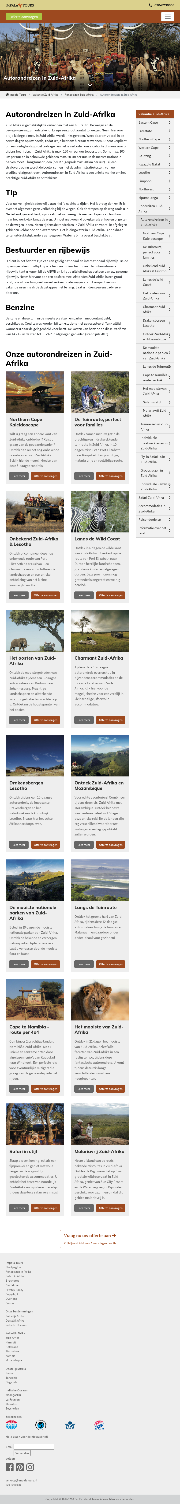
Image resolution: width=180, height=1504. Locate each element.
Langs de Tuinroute (157, 366)
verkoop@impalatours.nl (21, 1480)
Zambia (10, 1356)
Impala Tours (18, 94)
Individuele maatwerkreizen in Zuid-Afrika (154, 442)
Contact (10, 1303)
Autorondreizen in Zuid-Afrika (154, 222)
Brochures (12, 1280)
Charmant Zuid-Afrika (154, 309)
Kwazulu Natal (149, 164)
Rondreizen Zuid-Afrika (79, 94)
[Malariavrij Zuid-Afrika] (100, 1124)
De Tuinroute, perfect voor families (152, 252)
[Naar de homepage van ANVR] (11, 1424)
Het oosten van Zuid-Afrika (154, 296)
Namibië (11, 1342)
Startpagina (13, 1267)
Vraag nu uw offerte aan (90, 1238)
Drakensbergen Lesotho (154, 323)
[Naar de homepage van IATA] (70, 1424)
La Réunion (13, 1399)
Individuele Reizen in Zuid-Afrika (156, 487)
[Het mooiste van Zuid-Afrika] (100, 999)
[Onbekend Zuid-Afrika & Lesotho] (35, 511)
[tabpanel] (90, 57)
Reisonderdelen (150, 519)
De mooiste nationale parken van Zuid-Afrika (155, 352)
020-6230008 (13, 1485)
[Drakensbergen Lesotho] (35, 755)
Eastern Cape (148, 122)
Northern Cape (149, 139)
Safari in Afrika (15, 1276)
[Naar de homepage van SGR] (99, 1424)
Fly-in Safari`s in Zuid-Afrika (153, 459)
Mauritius (11, 1404)
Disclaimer (12, 1285)
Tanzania (11, 1377)
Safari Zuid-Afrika (151, 497)
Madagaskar (13, 1395)
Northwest (146, 189)
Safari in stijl (152, 402)
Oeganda (11, 1382)
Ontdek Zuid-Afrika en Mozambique (156, 337)
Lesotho (144, 172)
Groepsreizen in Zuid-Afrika (152, 473)
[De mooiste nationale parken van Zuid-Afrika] (35, 880)
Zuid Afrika (12, 1337)
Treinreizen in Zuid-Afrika (155, 427)
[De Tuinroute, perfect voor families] (100, 392)
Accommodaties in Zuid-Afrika (152, 508)
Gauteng (145, 156)
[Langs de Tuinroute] (100, 880)
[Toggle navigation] (167, 16)
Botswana (12, 1347)
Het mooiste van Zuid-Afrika (155, 391)
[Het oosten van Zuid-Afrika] (35, 631)
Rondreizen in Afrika (18, 1271)
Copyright (12, 1294)
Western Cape (148, 147)
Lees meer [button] (19, 476)
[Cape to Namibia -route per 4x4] (35, 999)
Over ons (11, 1298)
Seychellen (12, 1408)
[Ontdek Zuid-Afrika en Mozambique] (100, 755)
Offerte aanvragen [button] (45, 476)
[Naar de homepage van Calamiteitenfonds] (41, 1424)
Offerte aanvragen (24, 16)
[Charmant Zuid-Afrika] (100, 631)
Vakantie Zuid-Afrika (45, 94)
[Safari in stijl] (35, 1124)
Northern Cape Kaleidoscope (153, 236)
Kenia (9, 1373)
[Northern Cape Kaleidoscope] (35, 392)
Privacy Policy (14, 1289)
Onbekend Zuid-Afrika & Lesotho (154, 268)
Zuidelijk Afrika (15, 1316)
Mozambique (14, 1360)
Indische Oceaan (16, 1325)
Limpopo (145, 181)
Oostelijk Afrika (15, 1320)
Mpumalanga (148, 197)
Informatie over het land (152, 530)
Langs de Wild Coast (153, 282)
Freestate (145, 131)
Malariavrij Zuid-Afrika (155, 413)
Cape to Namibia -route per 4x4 (156, 377)
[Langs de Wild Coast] (100, 511)
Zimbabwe (12, 1351)
